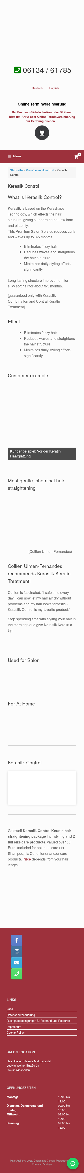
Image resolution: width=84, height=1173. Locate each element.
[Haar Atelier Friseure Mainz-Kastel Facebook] (16, 940)
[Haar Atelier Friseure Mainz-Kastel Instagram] (16, 951)
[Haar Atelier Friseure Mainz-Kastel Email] (16, 962)
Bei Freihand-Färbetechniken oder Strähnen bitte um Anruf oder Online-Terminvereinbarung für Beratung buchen (42, 116)
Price (27, 859)
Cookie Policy (16, 1032)
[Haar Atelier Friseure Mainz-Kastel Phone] (16, 973)
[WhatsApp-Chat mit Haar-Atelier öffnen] (73, 1163)
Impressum (14, 1026)
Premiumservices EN (40, 170)
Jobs (10, 1009)
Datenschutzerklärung (21, 1015)
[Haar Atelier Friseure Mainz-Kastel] (42, 32)
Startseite (16, 170)
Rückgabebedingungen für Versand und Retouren (38, 1020)
